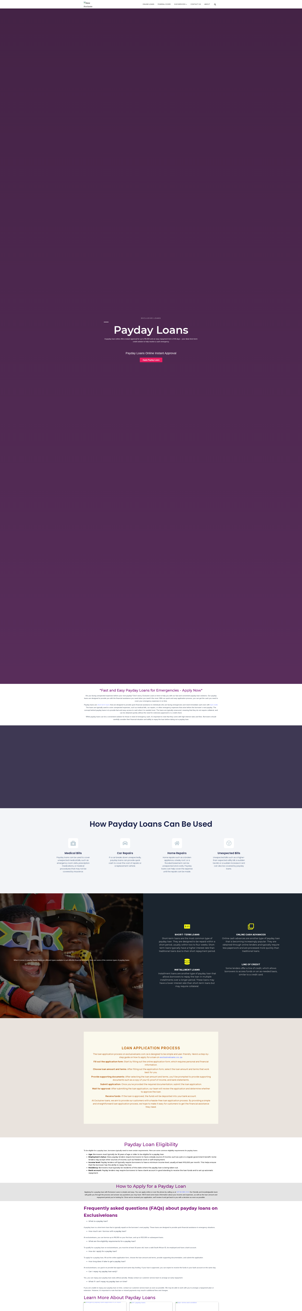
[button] (186, 4)
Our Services (180, 4)
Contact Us (196, 4)
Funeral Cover (164, 4)
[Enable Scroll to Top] (297, 1306)
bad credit (214, 705)
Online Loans (148, 4)
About (207, 4)
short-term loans (103, 705)
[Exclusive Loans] (88, 4)
